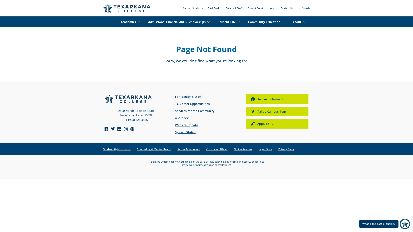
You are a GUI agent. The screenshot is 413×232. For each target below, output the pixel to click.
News (272, 8)
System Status (185, 132)
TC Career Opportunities (192, 104)
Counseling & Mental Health (154, 149)
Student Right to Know (117, 149)
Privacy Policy (286, 149)
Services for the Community (195, 111)
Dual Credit (214, 8)
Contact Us (287, 8)
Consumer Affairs (216, 149)
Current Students (193, 8)
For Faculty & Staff (188, 97)
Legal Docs (265, 149)
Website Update (186, 125)
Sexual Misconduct (188, 149)
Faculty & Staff (234, 8)
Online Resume (243, 149)
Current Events (255, 8)
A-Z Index (182, 118)
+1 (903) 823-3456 (136, 120)
